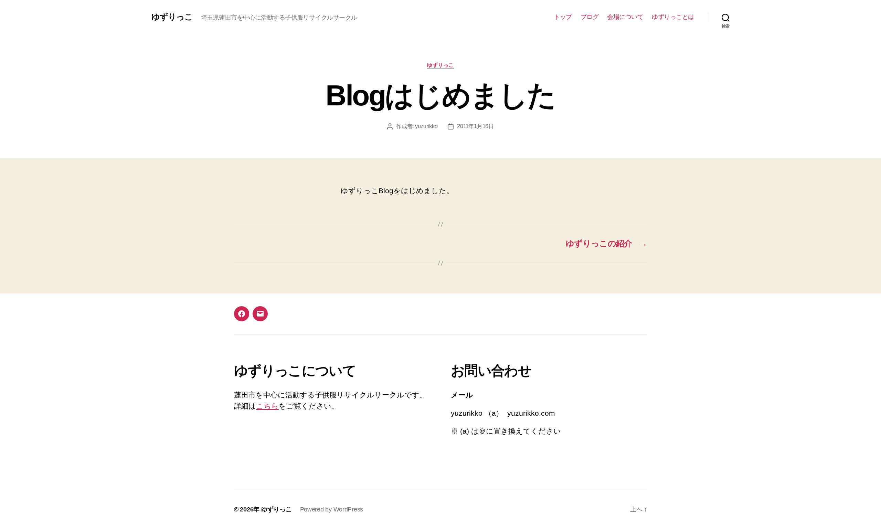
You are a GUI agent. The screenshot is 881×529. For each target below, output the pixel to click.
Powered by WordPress (331, 509)
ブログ (590, 16)
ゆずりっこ (172, 17)
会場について (625, 16)
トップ (563, 16)
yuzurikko (426, 126)
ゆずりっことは (673, 16)
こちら (267, 406)
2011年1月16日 (475, 126)
